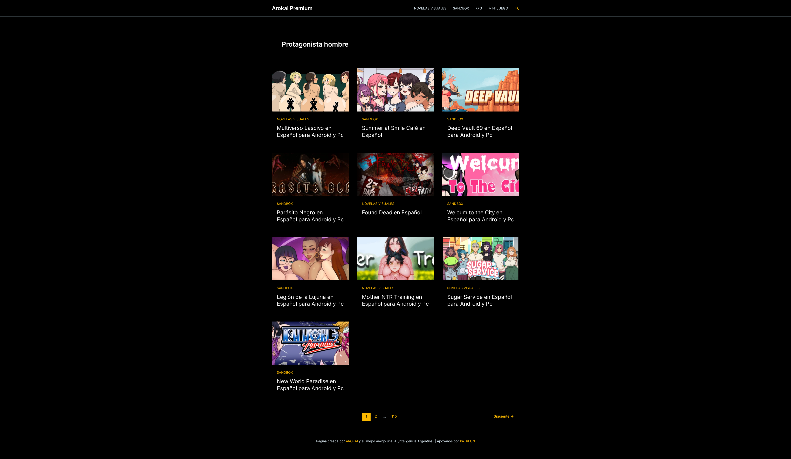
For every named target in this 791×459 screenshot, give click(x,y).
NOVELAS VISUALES (430, 8)
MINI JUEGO (498, 8)
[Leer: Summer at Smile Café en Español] (395, 89)
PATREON (467, 441)
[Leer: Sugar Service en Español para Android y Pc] (480, 258)
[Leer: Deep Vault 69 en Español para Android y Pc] (480, 89)
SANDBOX (461, 8)
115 (394, 416)
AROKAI (352, 441)
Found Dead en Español (392, 212)
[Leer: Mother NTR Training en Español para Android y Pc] (395, 258)
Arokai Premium (292, 8)
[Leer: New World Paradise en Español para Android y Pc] (310, 343)
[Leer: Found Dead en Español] (395, 174)
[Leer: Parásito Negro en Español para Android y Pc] (310, 174)
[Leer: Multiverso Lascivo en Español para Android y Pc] (310, 89)
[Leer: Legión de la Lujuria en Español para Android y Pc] (310, 258)
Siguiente (504, 416)
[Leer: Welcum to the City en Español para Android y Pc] (480, 174)
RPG (478, 8)
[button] (517, 8)
